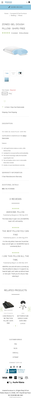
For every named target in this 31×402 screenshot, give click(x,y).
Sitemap (15, 357)
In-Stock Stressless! (16, 7)
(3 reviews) (14, 33)
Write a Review (23, 33)
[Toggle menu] (2, 2)
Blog (15, 348)
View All (15, 353)
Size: (9, 90)
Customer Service (15, 339)
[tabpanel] (20, 312)
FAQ (15, 344)
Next (29, 309)
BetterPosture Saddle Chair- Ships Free (20, 318)
